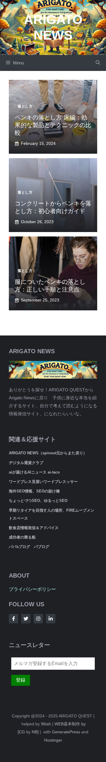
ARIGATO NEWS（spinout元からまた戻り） (48, 453)
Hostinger (53, 740)
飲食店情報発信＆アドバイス (34, 528)
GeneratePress (66, 731)
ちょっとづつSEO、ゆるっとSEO (38, 500)
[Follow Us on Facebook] (13, 618)
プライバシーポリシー (32, 589)
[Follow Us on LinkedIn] (50, 618)
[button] (98, 63)
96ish (46, 724)
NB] (35, 731)
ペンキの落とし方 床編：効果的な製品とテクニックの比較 (53, 125)
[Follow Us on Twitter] (26, 618)
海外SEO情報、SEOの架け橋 (34, 491)
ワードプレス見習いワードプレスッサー (43, 481)
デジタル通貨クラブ (26, 463)
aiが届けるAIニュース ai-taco (34, 472)
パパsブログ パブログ (29, 546)
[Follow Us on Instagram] (38, 618)
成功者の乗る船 (22, 537)
